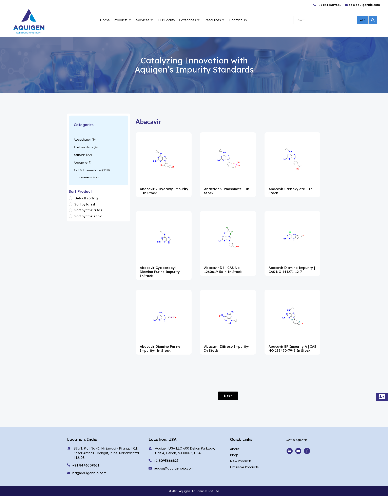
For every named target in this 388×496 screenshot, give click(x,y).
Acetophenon (82, 139)
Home (105, 20)
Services (142, 20)
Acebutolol (85, 178)
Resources (213, 20)
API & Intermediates (88, 170)
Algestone (80, 162)
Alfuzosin (79, 155)
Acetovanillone (83, 147)
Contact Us (238, 20)
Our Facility (166, 20)
